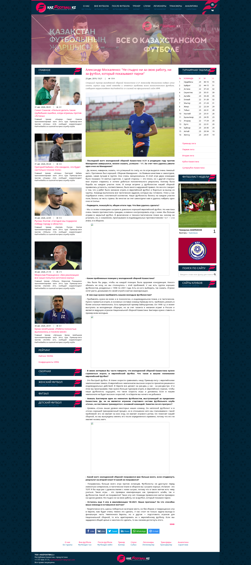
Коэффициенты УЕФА (49, 362)
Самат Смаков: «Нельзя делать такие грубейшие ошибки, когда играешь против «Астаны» (58, 113)
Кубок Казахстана (190, 161)
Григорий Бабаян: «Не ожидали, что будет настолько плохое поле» (58, 168)
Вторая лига (188, 155)
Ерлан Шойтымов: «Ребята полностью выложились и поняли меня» (55, 330)
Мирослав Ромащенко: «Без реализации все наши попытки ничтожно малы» (57, 276)
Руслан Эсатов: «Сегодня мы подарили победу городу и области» (56, 222)
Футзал (44, 393)
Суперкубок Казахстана (193, 167)
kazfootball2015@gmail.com (62, 559)
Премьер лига (189, 143)
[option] (125, 39)
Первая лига (188, 149)
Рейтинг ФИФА (46, 356)
